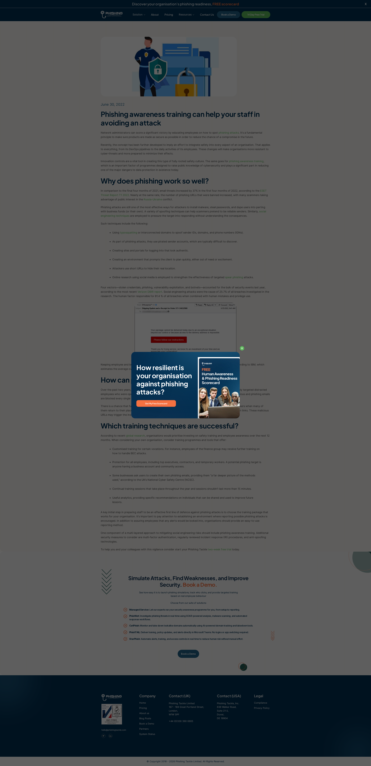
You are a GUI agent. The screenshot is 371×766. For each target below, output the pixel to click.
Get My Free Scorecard (156, 403)
